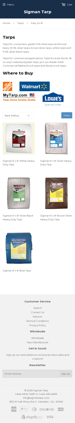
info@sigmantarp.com (36, 397)
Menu (10, 4)
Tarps (20, 23)
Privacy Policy (37, 325)
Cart (69, 4)
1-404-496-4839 (48, 394)
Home (6, 23)
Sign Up (66, 373)
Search (37, 307)
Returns (37, 316)
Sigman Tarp (37, 11)
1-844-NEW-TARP (25, 394)
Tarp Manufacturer (37, 342)
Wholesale (37, 338)
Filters (67, 115)
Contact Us (37, 312)
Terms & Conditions (37, 320)
